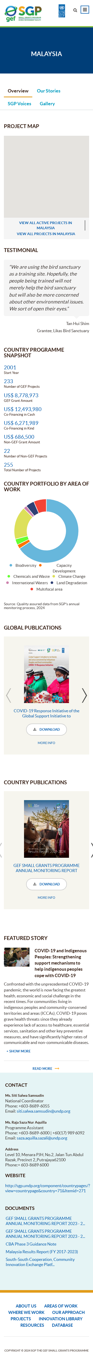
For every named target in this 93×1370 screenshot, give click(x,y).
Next (84, 695)
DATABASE (62, 1325)
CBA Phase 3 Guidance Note (31, 1244)
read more (42, 1069)
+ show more (18, 1051)
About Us (26, 1306)
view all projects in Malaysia (46, 234)
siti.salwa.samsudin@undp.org (43, 1111)
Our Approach (68, 1312)
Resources (32, 1325)
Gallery (47, 103)
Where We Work (26, 1312)
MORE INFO (46, 743)
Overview (18, 90)
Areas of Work (61, 1306)
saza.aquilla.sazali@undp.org (42, 1138)
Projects (21, 1318)
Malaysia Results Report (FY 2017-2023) (42, 1251)
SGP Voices (19, 103)
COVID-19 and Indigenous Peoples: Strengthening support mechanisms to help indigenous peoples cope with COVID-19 (61, 963)
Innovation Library (60, 1318)
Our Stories (48, 90)
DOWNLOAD (49, 729)
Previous (8, 695)
